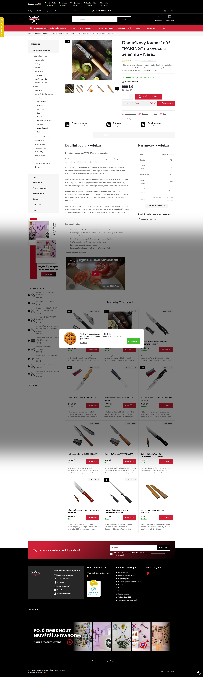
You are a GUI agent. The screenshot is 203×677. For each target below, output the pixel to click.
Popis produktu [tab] (79, 135)
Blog (46, 11)
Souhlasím (135, 341)
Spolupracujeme (123, 594)
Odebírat (163, 548)
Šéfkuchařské (41, 102)
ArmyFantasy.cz (109, 661)
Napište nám (122, 588)
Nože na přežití (40, 156)
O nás (120, 591)
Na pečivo (40, 117)
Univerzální (40, 109)
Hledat (124, 19)
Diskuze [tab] (106, 135)
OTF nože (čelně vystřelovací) (44, 94)
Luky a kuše (37, 205)
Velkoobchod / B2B (124, 597)
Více (34, 210)
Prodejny (30, 11)
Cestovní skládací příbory (43, 137)
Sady (38, 132)
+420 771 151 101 (63, 579)
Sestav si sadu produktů (126, 576)
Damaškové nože (40, 75)
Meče (34, 177)
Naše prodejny (123, 572)
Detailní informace (150, 71)
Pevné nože (39, 71)
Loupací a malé (42, 128)
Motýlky (37, 87)
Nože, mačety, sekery (40, 56)
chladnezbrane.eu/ (63, 586)
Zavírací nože (39, 60)
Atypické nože (39, 141)
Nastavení (83, 343)
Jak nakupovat (56, 11)
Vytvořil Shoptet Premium (167, 671)
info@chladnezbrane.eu (65, 575)
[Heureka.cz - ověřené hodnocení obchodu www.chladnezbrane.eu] (94, 588)
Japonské (40, 105)
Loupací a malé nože (148, 219)
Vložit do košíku (150, 96)
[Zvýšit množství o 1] (131, 95)
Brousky (37, 167)
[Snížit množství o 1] (131, 98)
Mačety (37, 64)
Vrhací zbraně (37, 183)
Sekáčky (40, 113)
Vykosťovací (41, 124)
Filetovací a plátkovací (44, 121)
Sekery (37, 68)
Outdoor (35, 199)
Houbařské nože (40, 148)
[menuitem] (38, 28)
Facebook (60, 583)
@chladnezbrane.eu (64, 594)
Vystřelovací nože (41, 79)
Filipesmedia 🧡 (41, 673)
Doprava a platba (123, 579)
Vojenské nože (40, 144)
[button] (83, 354)
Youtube (60, 590)
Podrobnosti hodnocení (148, 61)
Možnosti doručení (131, 82)
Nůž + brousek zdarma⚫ (41, 51)
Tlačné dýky (39, 152)
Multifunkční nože (41, 83)
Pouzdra (38, 171)
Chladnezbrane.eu (96, 661)
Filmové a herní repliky (40, 188)
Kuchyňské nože (40, 98)
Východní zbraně (38, 194)
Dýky (36, 159)
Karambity (38, 90)
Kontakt (39, 11)
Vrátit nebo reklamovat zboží (127, 600)
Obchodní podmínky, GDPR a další (129, 582)
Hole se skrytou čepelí (42, 163)
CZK (169, 11)
